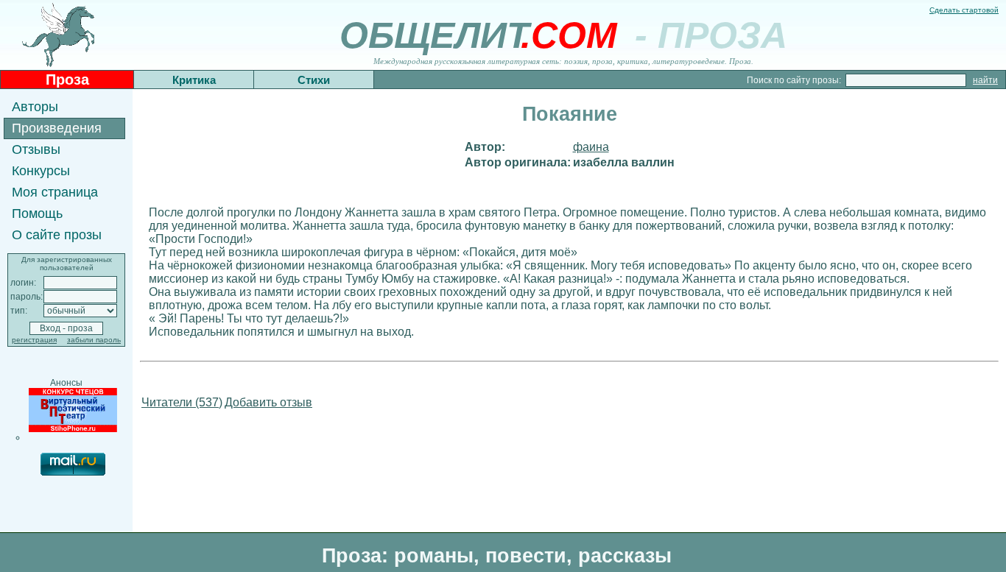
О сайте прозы (57, 234)
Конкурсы (41, 170)
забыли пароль (94, 340)
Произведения (57, 128)
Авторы (35, 106)
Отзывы (36, 149)
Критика (194, 80)
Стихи (314, 80)
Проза (67, 79)
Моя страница (55, 192)
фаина (591, 147)
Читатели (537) (181, 402)
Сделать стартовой (964, 10)
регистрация (34, 340)
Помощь (37, 213)
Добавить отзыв (268, 402)
